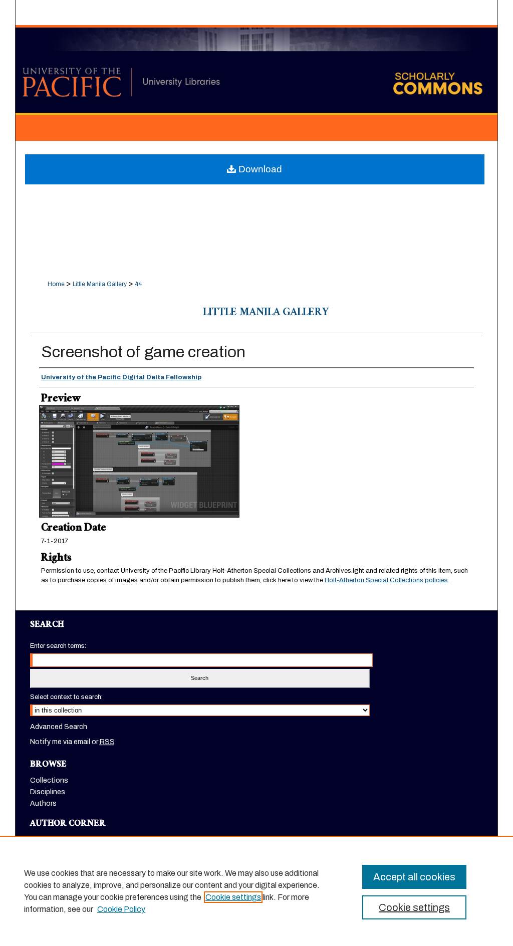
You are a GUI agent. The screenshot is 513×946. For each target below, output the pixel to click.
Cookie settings (233, 897)
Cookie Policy (121, 909)
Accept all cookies (414, 876)
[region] (256, 891)
